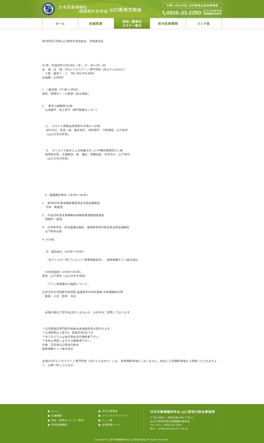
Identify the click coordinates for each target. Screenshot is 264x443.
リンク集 (107, 420)
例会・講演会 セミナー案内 (67, 420)
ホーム (55, 411)
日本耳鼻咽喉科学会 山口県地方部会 (92, 9)
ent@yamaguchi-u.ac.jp (173, 428)
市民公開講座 (110, 411)
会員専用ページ (111, 424)
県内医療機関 (59, 424)
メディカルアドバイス (115, 415)
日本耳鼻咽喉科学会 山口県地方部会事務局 (182, 412)
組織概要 (56, 415)
